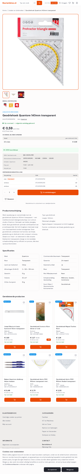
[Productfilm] (21, 94)
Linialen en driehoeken (16, 10)
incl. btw (47, 3)
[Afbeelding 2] (13, 94)
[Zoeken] (39, 3)
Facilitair (45, 417)
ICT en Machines (47, 421)
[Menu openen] (76, 3)
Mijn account (7, 424)
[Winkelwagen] (73, 3)
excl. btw (54, 3)
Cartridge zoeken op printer (12, 417)
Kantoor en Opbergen (49, 428)
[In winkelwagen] (14, 347)
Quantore (24, 119)
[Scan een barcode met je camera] (34, 3)
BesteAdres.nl (9, 3)
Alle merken (6, 421)
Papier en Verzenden (49, 431)
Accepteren (52, 470)
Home (5, 10)
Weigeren (70, 470)
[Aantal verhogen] (14, 192)
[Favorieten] (70, 3)
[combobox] (25, 3)
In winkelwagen (49, 192)
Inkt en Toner (46, 424)
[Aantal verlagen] (5, 192)
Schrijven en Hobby (48, 435)
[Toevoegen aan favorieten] (24, 302)
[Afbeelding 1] (6, 94)
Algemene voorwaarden (11, 445)
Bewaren (10, 199)
